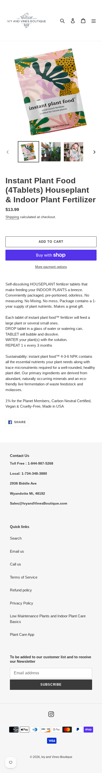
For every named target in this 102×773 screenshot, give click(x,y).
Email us (17, 551)
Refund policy (21, 590)
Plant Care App (22, 634)
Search (16, 538)
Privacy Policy (21, 603)
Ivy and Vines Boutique (56, 757)
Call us (15, 564)
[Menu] (93, 20)
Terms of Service (23, 577)
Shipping (12, 217)
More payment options (51, 267)
